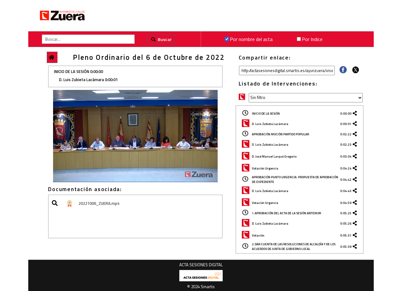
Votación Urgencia (265, 168)
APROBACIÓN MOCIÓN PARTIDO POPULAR (280, 134)
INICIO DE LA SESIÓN (266, 113)
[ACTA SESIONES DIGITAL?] (201, 280)
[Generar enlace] (356, 113)
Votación (258, 235)
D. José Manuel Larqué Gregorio (274, 156)
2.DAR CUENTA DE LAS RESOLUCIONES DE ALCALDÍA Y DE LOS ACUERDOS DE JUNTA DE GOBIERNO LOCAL (293, 246)
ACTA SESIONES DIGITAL (201, 265)
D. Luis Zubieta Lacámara (270, 124)
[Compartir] (343, 71)
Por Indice (312, 39)
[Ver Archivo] (56, 203)
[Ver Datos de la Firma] (69, 203)
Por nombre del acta (251, 39)
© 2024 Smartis (201, 286)
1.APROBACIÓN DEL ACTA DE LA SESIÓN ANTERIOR (286, 213)
